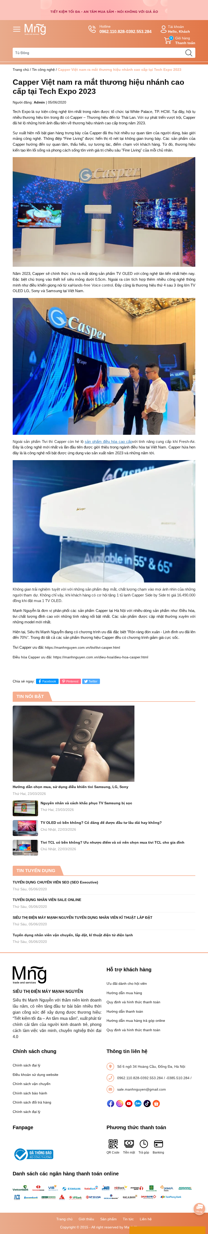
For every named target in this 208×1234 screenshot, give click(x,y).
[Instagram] (120, 1103)
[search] (188, 53)
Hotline (125, 29)
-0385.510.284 (178, 1078)
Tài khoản (179, 29)
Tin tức (128, 1219)
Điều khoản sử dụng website (35, 1075)
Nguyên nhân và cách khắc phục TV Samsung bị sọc (86, 803)
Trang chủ (21, 70)
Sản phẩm (108, 1219)
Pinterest (72, 681)
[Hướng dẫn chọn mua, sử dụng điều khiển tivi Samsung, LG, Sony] (104, 744)
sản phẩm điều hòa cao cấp (108, 442)
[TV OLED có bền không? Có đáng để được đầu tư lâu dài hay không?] (25, 828)
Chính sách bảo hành (30, 1093)
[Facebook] (111, 1103)
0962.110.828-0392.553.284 (140, 1078)
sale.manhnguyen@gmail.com (141, 1089)
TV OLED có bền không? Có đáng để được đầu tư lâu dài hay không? (101, 823)
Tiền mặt (129, 1152)
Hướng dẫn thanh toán (125, 1011)
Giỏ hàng (182, 40)
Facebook (49, 681)
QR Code (113, 1152)
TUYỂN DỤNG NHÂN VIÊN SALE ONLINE (47, 900)
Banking (158, 1152)
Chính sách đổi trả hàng (32, 1102)
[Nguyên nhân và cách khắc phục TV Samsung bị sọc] (25, 808)
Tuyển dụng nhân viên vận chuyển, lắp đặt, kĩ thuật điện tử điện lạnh (73, 935)
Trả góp (143, 1152)
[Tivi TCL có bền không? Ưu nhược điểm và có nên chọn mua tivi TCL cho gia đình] (25, 848)
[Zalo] (138, 1103)
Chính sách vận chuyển (31, 1084)
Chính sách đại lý (26, 1065)
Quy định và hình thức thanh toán (133, 1002)
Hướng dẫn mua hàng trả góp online (136, 1021)
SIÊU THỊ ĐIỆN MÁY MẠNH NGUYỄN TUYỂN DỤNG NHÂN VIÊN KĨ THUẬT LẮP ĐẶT (82, 917)
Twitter (93, 681)
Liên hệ (146, 1219)
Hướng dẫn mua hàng (124, 993)
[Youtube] (129, 1103)
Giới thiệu (86, 1219)
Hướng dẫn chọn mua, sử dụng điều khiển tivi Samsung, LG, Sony (70, 787)
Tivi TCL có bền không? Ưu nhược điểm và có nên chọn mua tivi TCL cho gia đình (112, 842)
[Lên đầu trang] (199, 1194)
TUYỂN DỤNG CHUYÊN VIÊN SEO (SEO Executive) (55, 882)
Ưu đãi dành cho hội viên (127, 983)
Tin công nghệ (43, 70)
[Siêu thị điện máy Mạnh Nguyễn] (104, 10)
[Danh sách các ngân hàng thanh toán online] (104, 1192)
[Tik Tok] (147, 1103)
